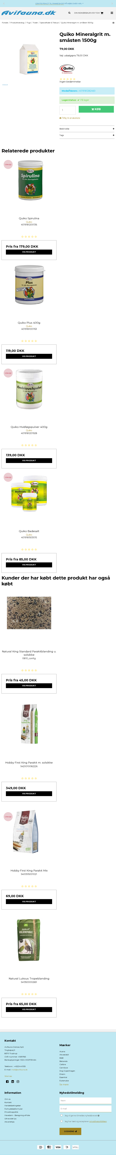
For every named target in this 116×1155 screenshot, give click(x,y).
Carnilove (64, 1068)
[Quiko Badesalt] (29, 498)
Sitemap (8, 1076)
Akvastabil (64, 1054)
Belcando (64, 1061)
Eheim (62, 1074)
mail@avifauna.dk (19, 1069)
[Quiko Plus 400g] (29, 289)
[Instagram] (19, 1081)
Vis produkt (29, 252)
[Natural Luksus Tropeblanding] (29, 945)
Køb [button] (98, 109)
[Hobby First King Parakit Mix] (29, 837)
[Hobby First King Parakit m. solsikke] (29, 729)
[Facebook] (8, 1081)
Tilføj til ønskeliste (71, 118)
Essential (63, 1077)
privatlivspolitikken (98, 1121)
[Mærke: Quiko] (67, 68)
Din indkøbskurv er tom (87, 13)
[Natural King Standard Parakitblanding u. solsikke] (29, 618)
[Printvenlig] (113, 22)
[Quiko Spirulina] (29, 185)
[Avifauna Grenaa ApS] (29, 13)
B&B (61, 1058)
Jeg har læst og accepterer (86, 1121)
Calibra (63, 1064)
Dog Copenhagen (67, 1071)
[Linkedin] (13, 1081)
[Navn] (85, 1100)
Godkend (69, 1131)
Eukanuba (64, 1080)
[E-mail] (85, 1108)
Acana (62, 1051)
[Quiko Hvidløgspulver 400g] (29, 393)
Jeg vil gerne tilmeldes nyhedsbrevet (88, 1115)
